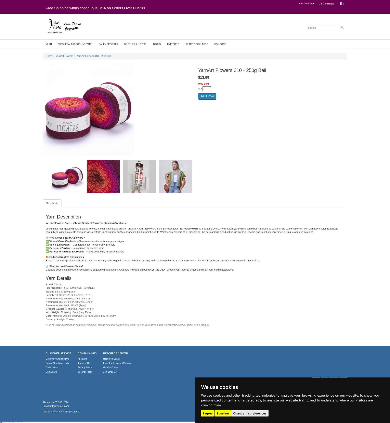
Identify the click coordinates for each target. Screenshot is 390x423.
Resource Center (111, 359)
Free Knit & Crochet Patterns (117, 363)
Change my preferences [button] (249, 413)
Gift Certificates (326, 3)
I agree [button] (207, 413)
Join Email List (110, 372)
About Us (82, 359)
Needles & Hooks (135, 44)
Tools (157, 44)
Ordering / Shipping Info (57, 359)
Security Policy (85, 372)
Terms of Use (84, 363)
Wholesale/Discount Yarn (75, 44)
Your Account (305, 3)
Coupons (220, 44)
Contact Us (51, 372)
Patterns (173, 44)
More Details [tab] (52, 203)
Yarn (49, 44)
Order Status (52, 367)
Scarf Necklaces (196, 44)
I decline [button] (223, 413)
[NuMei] (64, 26)
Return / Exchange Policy (58, 363)
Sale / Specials (108, 44)
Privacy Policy (85, 367)
